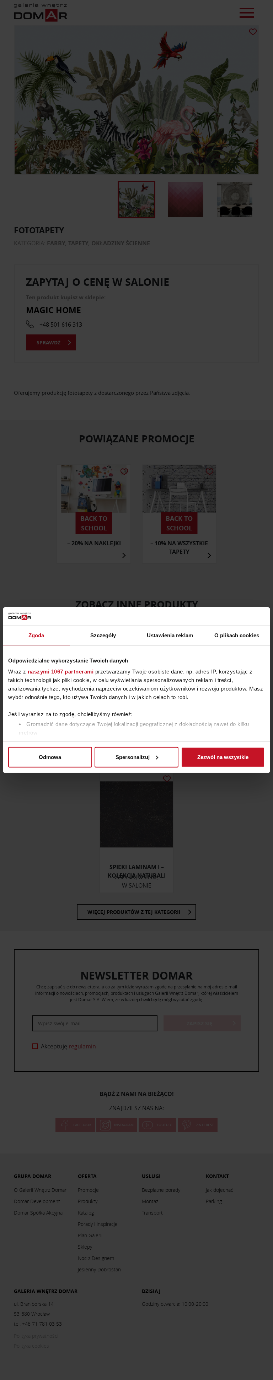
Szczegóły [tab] (103, 635)
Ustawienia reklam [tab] (170, 635)
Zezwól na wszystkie (222, 757)
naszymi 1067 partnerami (61, 672)
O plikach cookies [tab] (236, 635)
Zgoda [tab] (36, 635)
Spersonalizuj (133, 757)
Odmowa (50, 757)
